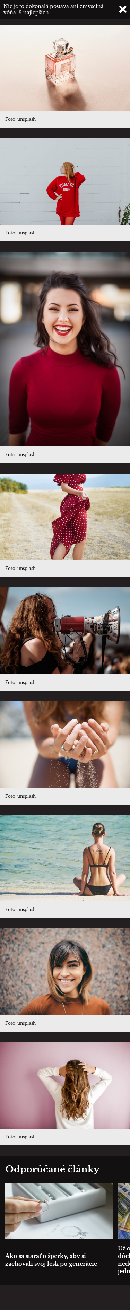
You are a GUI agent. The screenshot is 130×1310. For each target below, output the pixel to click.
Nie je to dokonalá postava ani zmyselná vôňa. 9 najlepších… (53, 9)
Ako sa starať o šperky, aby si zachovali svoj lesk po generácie (51, 1259)
